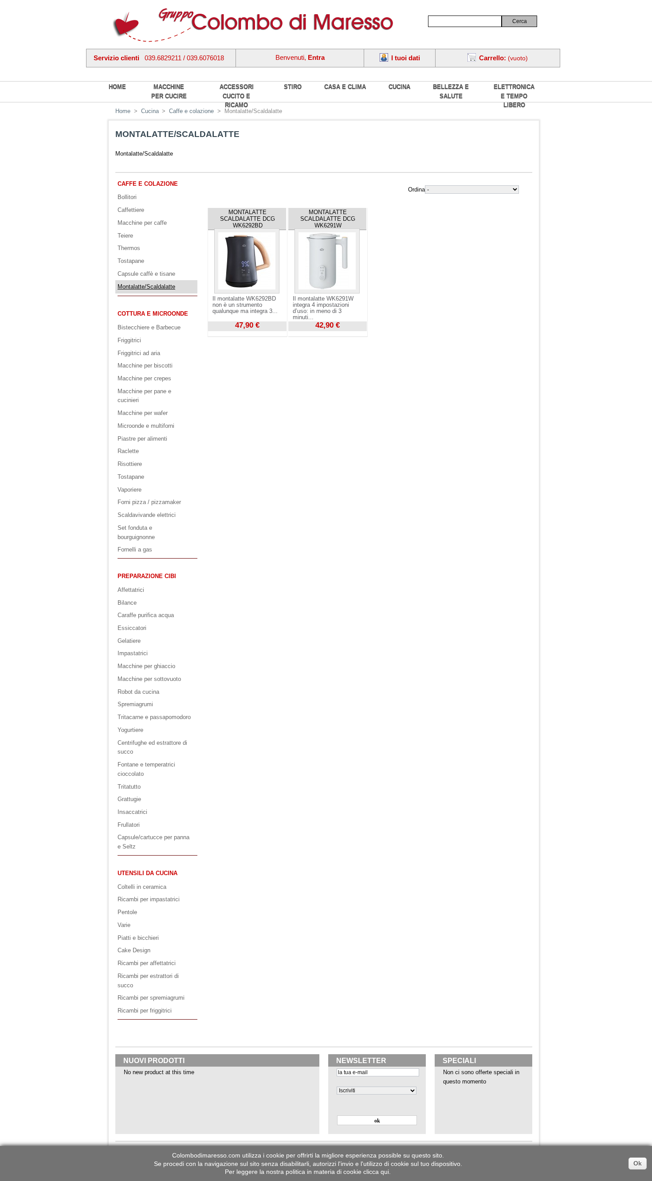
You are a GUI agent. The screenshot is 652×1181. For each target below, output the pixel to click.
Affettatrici (131, 590)
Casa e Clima (345, 86)
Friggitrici (129, 340)
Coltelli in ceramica (142, 887)
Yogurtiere (130, 730)
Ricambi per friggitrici (145, 1010)
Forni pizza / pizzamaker (149, 502)
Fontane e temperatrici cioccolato (146, 769)
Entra (316, 57)
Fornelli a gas (135, 549)
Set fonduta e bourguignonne (136, 532)
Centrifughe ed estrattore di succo (152, 747)
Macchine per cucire (169, 91)
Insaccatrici (132, 812)
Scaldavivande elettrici (147, 515)
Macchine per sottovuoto (149, 679)
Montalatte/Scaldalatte (146, 286)
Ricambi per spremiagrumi (151, 997)
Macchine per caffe (142, 222)
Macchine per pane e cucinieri (144, 396)
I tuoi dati (405, 58)
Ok (637, 1163)
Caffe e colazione (191, 111)
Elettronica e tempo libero (514, 95)
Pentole (127, 912)
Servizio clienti (116, 58)
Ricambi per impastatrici (149, 899)
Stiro (293, 86)
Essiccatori (132, 628)
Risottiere (130, 464)
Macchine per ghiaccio (146, 666)
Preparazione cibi (147, 576)
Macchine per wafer (143, 413)
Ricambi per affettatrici (147, 963)
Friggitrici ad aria (139, 353)
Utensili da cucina (147, 873)
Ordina (416, 189)
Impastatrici (133, 653)
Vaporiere (129, 489)
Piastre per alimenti (142, 438)
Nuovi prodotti (154, 1060)
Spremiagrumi (135, 704)
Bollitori (127, 197)
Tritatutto (129, 786)
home (117, 86)
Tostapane (131, 261)
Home (122, 111)
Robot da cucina (138, 691)
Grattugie (129, 799)
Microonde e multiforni (146, 425)
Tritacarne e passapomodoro (154, 717)
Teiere (125, 235)
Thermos (129, 248)
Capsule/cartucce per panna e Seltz (153, 842)
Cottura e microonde (153, 313)
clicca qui (376, 1171)
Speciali (459, 1060)
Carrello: (492, 58)
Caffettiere (131, 210)
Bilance (127, 602)
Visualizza (220, 334)
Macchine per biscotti (145, 365)
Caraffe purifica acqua (146, 615)
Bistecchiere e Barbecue (149, 327)
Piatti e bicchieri (138, 938)
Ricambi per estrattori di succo (148, 981)
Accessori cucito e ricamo (237, 95)
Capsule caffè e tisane (146, 273)
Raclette (128, 451)
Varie (124, 925)
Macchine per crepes (144, 378)
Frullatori (129, 824)
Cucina (399, 86)
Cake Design (134, 950)
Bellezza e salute (451, 91)
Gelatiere (129, 640)
